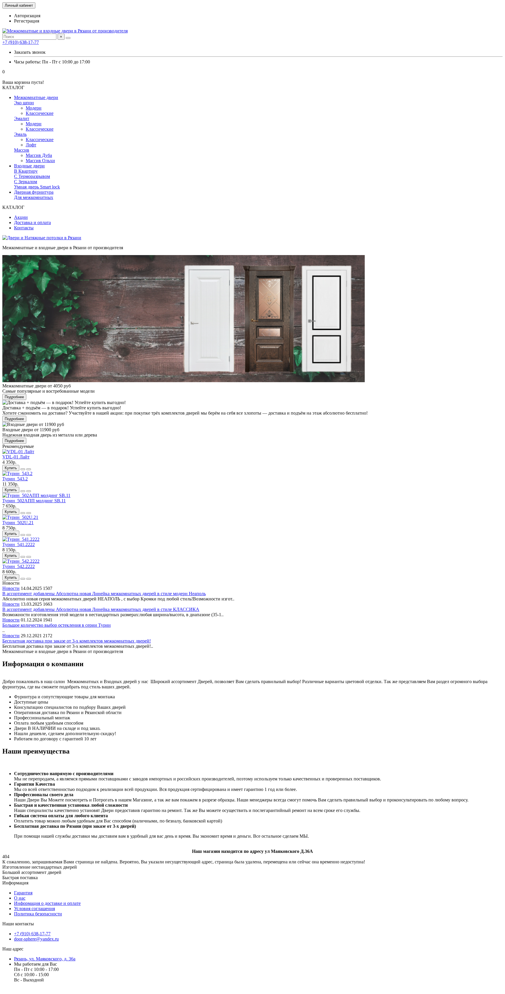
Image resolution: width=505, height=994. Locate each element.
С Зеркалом (25, 181)
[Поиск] (68, 38)
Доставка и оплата (32, 222)
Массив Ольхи (40, 160)
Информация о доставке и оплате (47, 903)
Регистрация (26, 20)
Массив (21, 150)
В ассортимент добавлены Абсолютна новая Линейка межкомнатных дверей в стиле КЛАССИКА (100, 609)
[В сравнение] (28, 469)
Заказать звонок (30, 52)
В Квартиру (26, 171)
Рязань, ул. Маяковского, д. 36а (44, 958)
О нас (19, 898)
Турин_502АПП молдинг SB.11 (34, 500)
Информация (15, 882)
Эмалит (21, 118)
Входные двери (29, 165)
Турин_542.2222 (18, 566)
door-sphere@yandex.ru (36, 938)
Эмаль (20, 134)
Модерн (33, 107)
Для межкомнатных (33, 197)
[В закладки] (22, 469)
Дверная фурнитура (33, 192)
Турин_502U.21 (18, 522)
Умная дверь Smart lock (37, 186)
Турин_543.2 (15, 478)
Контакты (24, 227)
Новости (11, 588)
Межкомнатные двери (36, 97)
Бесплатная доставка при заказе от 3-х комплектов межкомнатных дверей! (76, 640)
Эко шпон (24, 102)
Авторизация (27, 15)
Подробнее (14, 397)
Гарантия (23, 892)
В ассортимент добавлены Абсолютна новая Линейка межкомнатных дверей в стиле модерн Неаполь (104, 593)
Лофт (31, 144)
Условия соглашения (34, 908)
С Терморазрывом (32, 176)
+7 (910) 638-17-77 (20, 42)
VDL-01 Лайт (16, 456)
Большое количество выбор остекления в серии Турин (56, 625)
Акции (21, 217)
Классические (39, 113)
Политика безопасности (38, 913)
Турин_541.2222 (18, 544)
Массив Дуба (39, 155)
